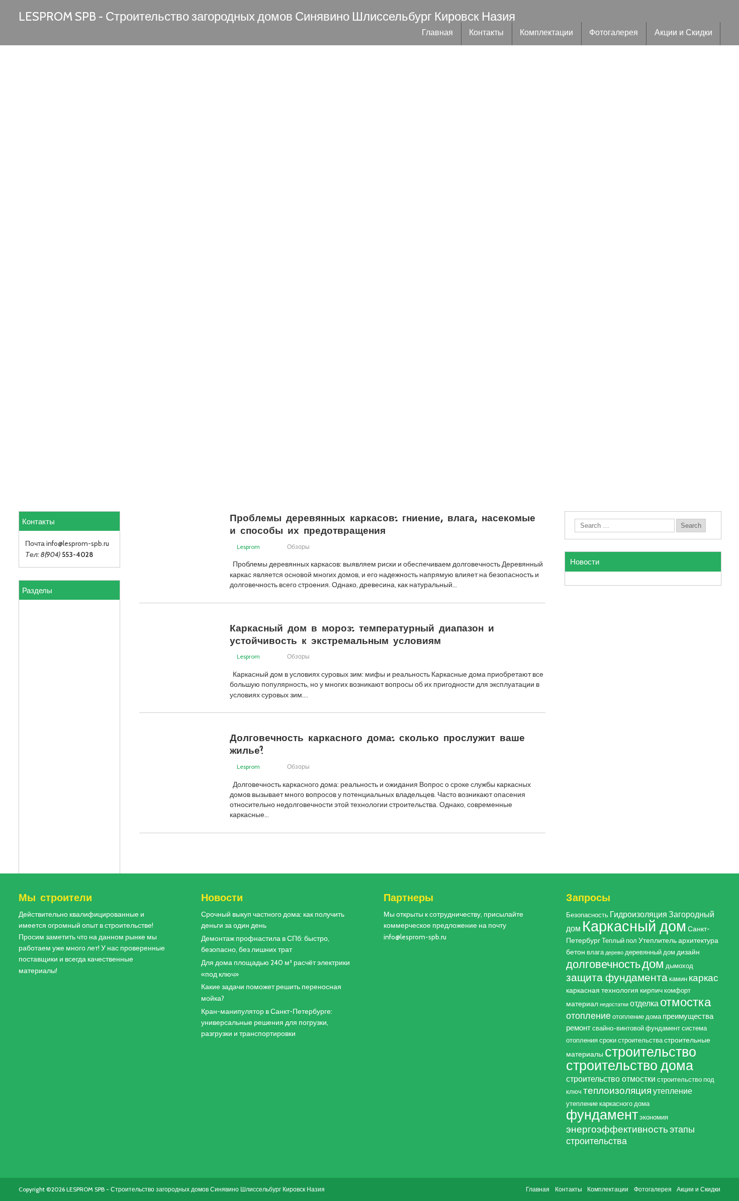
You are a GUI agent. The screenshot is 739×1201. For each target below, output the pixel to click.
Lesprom (248, 546)
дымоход (679, 966)
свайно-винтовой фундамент (636, 1028)
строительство (650, 1051)
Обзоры (298, 546)
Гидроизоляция (638, 914)
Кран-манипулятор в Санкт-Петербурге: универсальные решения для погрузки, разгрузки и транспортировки (266, 1022)
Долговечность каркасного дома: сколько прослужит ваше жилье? (377, 743)
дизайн (688, 951)
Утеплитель (657, 940)
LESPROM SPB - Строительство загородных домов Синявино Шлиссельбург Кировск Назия (267, 16)
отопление (588, 1015)
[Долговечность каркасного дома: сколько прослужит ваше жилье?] (179, 809)
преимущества (688, 1016)
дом (653, 963)
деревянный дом (650, 952)
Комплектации (546, 33)
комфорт (677, 990)
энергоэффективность (617, 1129)
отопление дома (636, 1016)
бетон (575, 951)
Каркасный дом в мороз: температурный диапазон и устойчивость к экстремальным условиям (362, 634)
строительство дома (629, 1065)
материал (582, 1003)
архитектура (698, 940)
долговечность (603, 964)
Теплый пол (619, 940)
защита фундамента (617, 977)
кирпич (651, 990)
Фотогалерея (613, 33)
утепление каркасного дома (608, 1103)
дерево (614, 952)
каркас (703, 978)
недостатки (614, 1004)
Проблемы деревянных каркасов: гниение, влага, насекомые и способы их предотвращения (382, 523)
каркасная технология (602, 990)
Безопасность (587, 915)
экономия (653, 1117)
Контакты (486, 33)
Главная (437, 33)
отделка (644, 1003)
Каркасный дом (634, 926)
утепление (672, 1091)
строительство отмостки (611, 1079)
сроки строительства (631, 1040)
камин (678, 979)
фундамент (602, 1114)
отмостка (685, 1002)
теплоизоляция (617, 1090)
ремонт (578, 1027)
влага (595, 952)
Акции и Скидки (683, 33)
